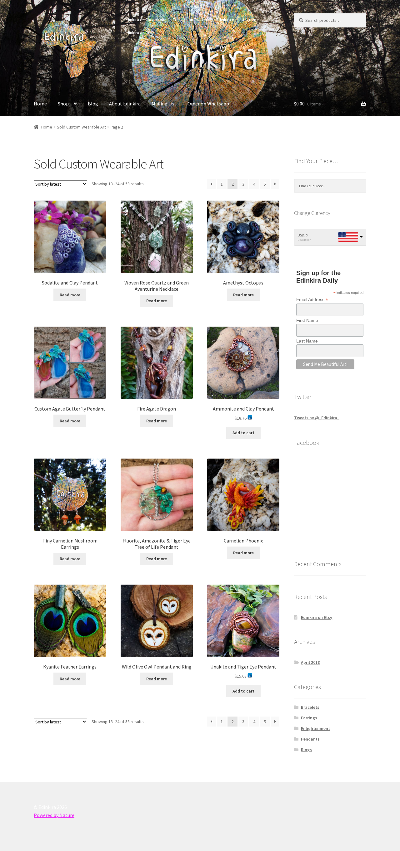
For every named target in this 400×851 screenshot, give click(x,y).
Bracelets (310, 707)
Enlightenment (315, 728)
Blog (93, 103)
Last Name (307, 340)
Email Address (312, 300)
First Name (307, 320)
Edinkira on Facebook (144, 19)
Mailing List (164, 103)
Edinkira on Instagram (236, 19)
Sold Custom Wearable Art (81, 127)
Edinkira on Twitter (190, 19)
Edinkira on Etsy (139, 33)
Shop (63, 103)
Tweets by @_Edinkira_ (316, 418)
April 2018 (310, 662)
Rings (306, 749)
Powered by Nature (54, 815)
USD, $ (303, 235)
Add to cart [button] (243, 432)
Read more (70, 295)
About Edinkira (125, 103)
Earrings (309, 718)
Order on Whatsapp (208, 103)
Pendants (310, 739)
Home (40, 103)
